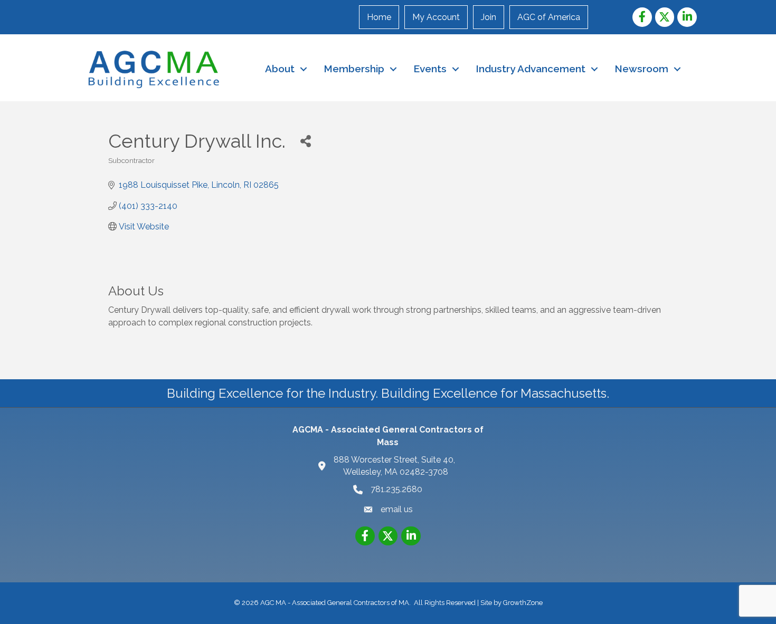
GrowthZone (523, 603)
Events (430, 68)
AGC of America (548, 17)
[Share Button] (305, 140)
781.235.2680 (396, 489)
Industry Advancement (530, 68)
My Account (436, 17)
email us (397, 509)
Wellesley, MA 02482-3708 (395, 466)
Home (379, 17)
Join (488, 17)
